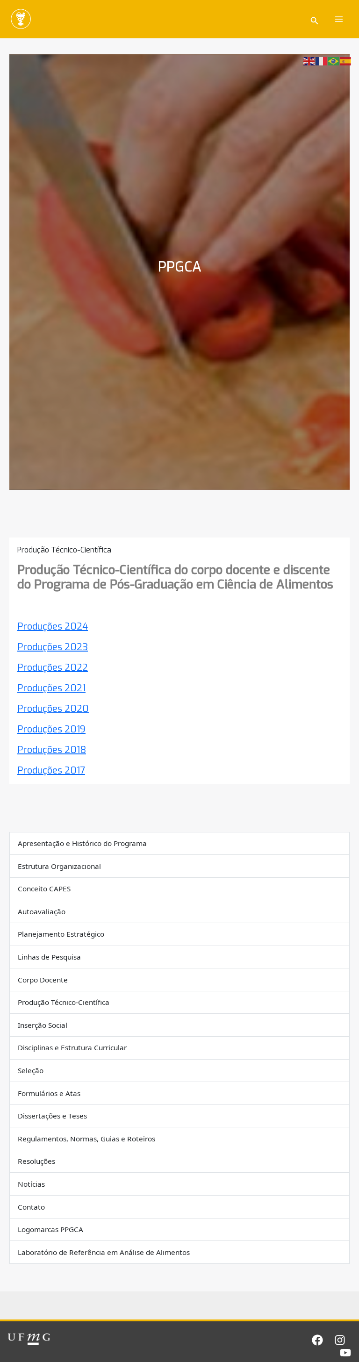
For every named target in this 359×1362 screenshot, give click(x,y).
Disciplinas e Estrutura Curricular (72, 1047)
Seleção (30, 1070)
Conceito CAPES (44, 888)
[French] (322, 60)
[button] (314, 19)
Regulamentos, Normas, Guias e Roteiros (86, 1138)
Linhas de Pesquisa (49, 956)
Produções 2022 (52, 667)
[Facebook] (317, 1340)
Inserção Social (42, 1025)
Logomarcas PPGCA (50, 1229)
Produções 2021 (51, 688)
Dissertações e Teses (52, 1115)
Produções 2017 (51, 770)
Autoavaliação (41, 911)
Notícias (31, 1184)
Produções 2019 (51, 729)
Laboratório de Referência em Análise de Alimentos (104, 1252)
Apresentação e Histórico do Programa (82, 843)
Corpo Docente (43, 979)
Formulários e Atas (49, 1093)
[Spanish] (346, 60)
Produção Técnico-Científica (63, 1002)
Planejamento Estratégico (61, 934)
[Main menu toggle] (339, 19)
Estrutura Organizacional (59, 866)
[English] (309, 60)
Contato (31, 1206)
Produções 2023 (52, 647)
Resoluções (36, 1161)
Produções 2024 (52, 626)
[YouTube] (345, 1352)
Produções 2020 (53, 709)
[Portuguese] (334, 60)
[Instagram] (339, 1340)
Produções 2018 (51, 750)
